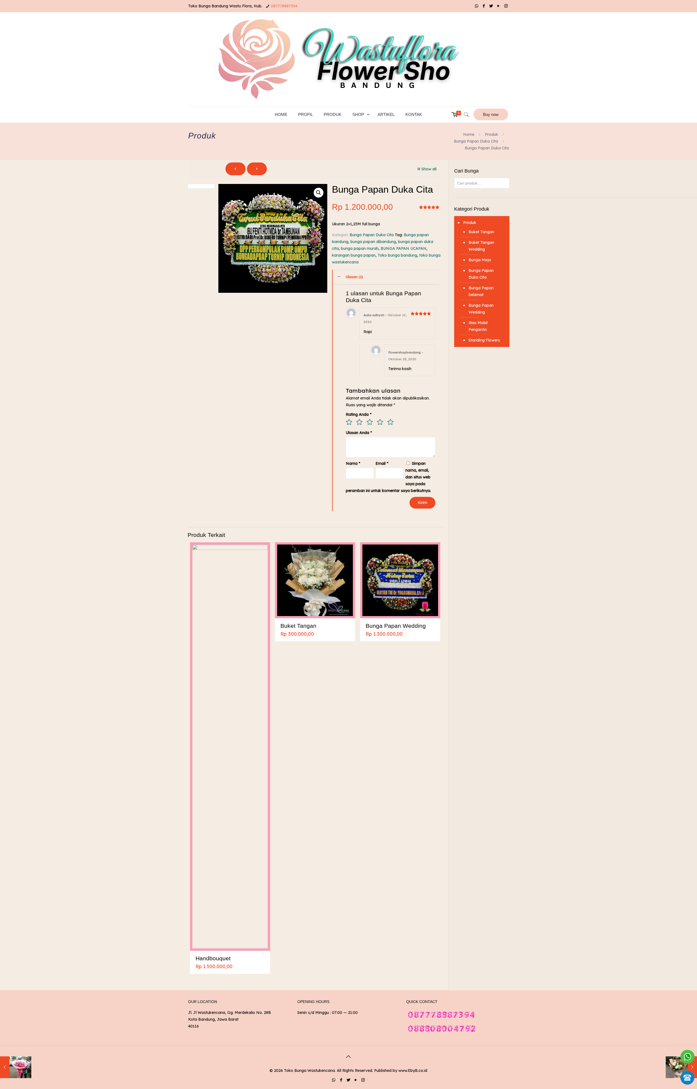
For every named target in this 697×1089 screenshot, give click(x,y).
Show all (428, 169)
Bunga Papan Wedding (396, 626)
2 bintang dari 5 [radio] (359, 422)
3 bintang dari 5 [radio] (369, 422)
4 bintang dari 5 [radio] (380, 422)
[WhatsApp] (476, 5)
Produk (491, 134)
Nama (353, 463)
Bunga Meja (480, 259)
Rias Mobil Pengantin (478, 326)
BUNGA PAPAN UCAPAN (403, 248)
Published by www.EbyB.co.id (400, 1070)
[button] (318, 193)
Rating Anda (358, 414)
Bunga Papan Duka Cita (476, 141)
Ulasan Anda (359, 432)
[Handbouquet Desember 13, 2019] (15, 1067)
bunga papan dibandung (373, 241)
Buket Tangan (298, 626)
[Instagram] (506, 5)
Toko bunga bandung (397, 255)
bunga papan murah (359, 248)
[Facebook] (484, 5)
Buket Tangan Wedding (481, 246)
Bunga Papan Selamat (481, 291)
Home (468, 134)
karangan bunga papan (353, 255)
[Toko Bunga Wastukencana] (348, 59)
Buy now (491, 114)
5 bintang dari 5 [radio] (390, 422)
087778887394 (284, 6)
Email (381, 463)
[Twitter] (491, 5)
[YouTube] (499, 5)
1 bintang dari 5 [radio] (349, 422)
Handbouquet (213, 958)
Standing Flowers (484, 340)
